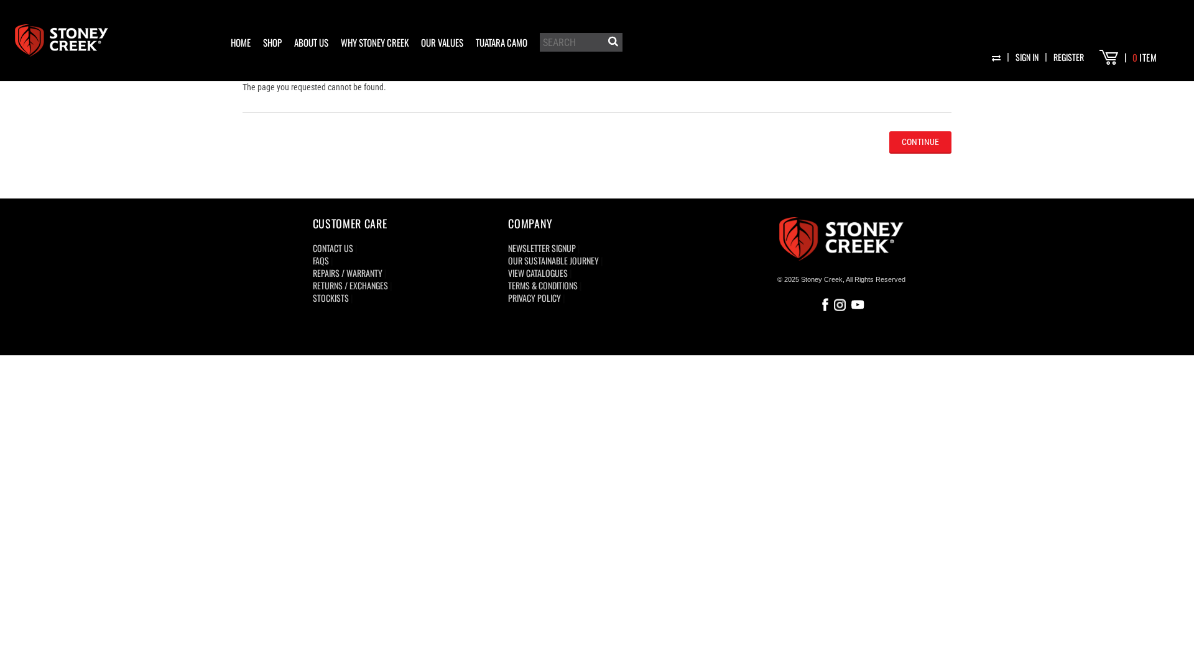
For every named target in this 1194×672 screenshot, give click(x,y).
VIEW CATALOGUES (538, 272)
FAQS (321, 260)
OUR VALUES (442, 42)
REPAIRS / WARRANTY (347, 272)
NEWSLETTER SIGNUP (542, 247)
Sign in (1027, 56)
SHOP (272, 42)
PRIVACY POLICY (534, 297)
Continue (920, 142)
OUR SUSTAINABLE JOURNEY (553, 260)
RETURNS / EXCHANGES (350, 285)
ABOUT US (311, 42)
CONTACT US (333, 247)
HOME (241, 42)
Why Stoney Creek (375, 42)
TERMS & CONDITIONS (543, 285)
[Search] (612, 43)
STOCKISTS (331, 297)
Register (1068, 56)
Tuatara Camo (501, 42)
